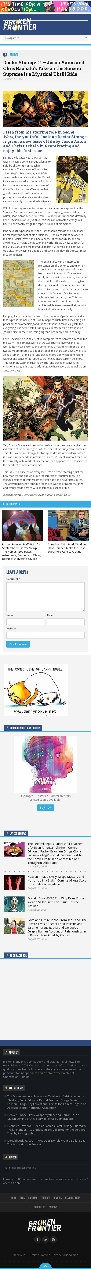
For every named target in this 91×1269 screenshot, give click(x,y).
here (18, 1183)
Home (13, 1198)
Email (50, 615)
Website (11, 628)
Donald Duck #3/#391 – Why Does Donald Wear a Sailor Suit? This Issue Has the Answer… (46, 1142)
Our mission (11, 1077)
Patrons (53, 1207)
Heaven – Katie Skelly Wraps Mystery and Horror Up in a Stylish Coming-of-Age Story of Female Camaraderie (43, 1117)
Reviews (14, 55)
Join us (25, 1077)
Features (45, 1198)
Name (9, 615)
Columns (32, 1198)
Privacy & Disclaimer (65, 1255)
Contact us (39, 1207)
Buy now (46, 807)
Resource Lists (72, 1198)
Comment (13, 578)
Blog (22, 1198)
